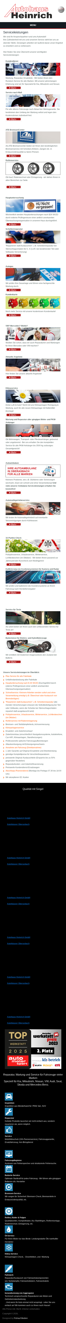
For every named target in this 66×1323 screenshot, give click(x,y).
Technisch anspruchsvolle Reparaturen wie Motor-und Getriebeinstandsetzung (28, 1296)
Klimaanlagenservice (15, 728)
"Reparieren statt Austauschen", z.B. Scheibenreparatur (30, 702)
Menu (33, 25)
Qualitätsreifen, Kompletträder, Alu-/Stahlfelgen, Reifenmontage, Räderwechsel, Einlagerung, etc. (32, 1220)
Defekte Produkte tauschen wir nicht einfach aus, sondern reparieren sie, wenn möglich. (30, 1121)
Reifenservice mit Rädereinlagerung (21, 721)
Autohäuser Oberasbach (18, 824)
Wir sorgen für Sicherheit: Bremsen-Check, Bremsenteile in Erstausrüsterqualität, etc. (30, 1196)
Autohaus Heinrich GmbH (18, 818)
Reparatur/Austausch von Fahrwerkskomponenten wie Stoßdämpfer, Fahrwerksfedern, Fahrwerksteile (27, 1278)
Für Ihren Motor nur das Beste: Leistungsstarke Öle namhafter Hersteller (31, 1239)
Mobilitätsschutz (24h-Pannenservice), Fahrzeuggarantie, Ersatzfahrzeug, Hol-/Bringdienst (30, 1139)
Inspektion (9, 1103)
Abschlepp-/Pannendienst (17, 771)
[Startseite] (28, 18)
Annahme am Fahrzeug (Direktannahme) (23, 747)
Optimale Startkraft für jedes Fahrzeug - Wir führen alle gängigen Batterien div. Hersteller (33, 1178)
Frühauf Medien (21, 1318)
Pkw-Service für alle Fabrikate (19, 676)
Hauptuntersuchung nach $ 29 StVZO (22, 683)
